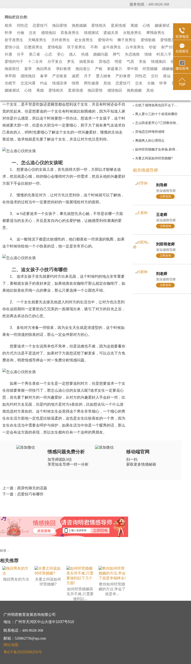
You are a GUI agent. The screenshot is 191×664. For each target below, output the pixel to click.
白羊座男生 (135, 47)
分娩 (20, 33)
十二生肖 (35, 61)
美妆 (142, 61)
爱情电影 (55, 47)
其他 (107, 83)
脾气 (116, 54)
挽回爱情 (59, 25)
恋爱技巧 (40, 25)
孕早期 (10, 76)
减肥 (75, 76)
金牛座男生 (111, 47)
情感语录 (59, 83)
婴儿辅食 (103, 76)
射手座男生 (14, 40)
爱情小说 (12, 47)
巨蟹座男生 (33, 47)
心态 (48, 54)
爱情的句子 (14, 61)
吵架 (153, 47)
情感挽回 (158, 61)
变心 (60, 54)
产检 (98, 69)
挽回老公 (82, 69)
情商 (75, 83)
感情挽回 (48, 33)
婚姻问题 (100, 54)
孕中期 (132, 69)
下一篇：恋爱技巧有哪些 (22, 494)
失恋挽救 (132, 54)
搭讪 (167, 76)
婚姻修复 (169, 69)
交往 (154, 76)
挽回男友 (43, 69)
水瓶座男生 (132, 33)
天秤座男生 (60, 40)
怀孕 (8, 33)
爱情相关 (98, 25)
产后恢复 (59, 76)
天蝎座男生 (37, 40)
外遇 (8, 54)
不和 (94, 47)
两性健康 (91, 83)
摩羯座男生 (155, 33)
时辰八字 (164, 54)
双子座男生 (76, 47)
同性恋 (22, 25)
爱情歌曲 (148, 40)
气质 (130, 61)
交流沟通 (27, 83)
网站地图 (10, 645)
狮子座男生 (126, 40)
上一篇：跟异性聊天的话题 (24, 488)
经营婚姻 (150, 69)
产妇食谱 (123, 76)
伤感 (85, 54)
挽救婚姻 (79, 25)
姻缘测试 (162, 25)
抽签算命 (86, 61)
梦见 (71, 61)
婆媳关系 (110, 33)
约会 (44, 83)
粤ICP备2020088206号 (22, 652)
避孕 (28, 69)
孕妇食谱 (63, 69)
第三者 (34, 54)
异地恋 (104, 61)
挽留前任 (12, 69)
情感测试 (91, 33)
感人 (72, 54)
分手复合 (55, 61)
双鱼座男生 (70, 33)
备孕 (44, 76)
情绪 (148, 54)
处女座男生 (84, 40)
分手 (20, 54)
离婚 (134, 25)
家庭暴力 (114, 69)
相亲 (8, 25)
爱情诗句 (105, 40)
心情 (146, 25)
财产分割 (168, 47)
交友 (32, 33)
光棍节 (10, 83)
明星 (118, 61)
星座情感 (118, 25)
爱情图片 (167, 40)
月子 (87, 76)
